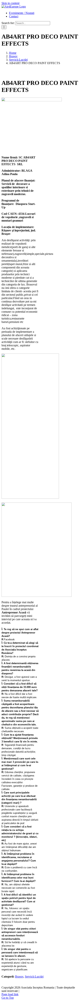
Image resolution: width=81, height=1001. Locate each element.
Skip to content (10, 3)
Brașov (19, 976)
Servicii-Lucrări (34, 976)
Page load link (10, 994)
